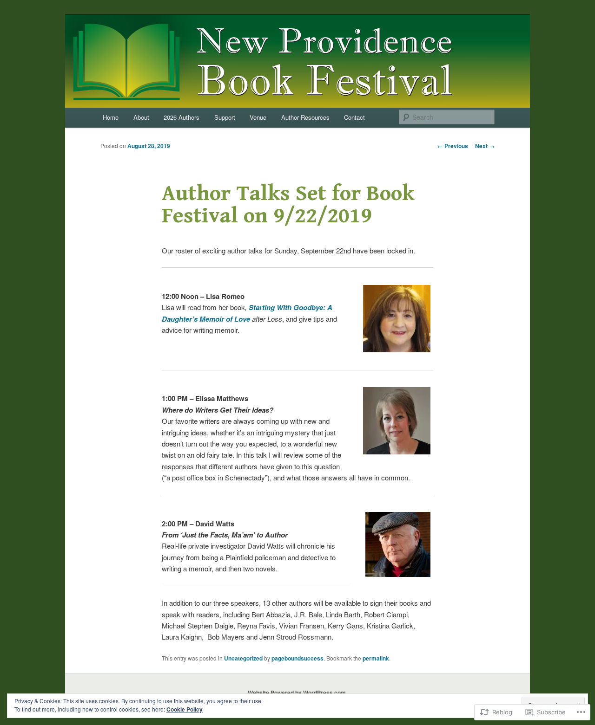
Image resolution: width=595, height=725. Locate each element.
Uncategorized (243, 658)
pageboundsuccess (297, 658)
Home (111, 117)
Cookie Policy (184, 709)
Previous (452, 146)
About (141, 117)
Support (224, 117)
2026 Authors (181, 117)
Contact (354, 117)
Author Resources (305, 117)
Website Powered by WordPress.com (297, 692)
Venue (258, 117)
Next (485, 146)
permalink (376, 658)
